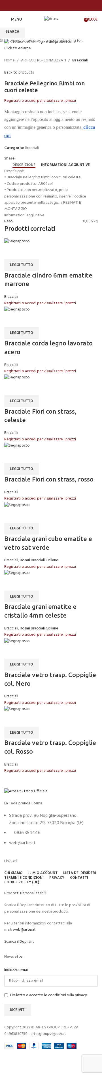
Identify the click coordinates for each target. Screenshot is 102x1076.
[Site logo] (51, 19)
